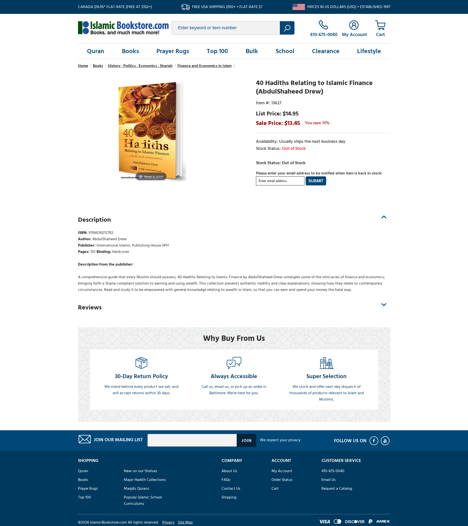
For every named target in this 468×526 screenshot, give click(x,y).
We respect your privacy (280, 440)
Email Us (329, 480)
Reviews (90, 307)
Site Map (185, 522)
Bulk (252, 51)
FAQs (226, 480)
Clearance (326, 51)
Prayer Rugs (172, 51)
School (285, 51)
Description (94, 220)
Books (130, 51)
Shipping (229, 497)
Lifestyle (369, 51)
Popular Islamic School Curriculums (143, 500)
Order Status (282, 480)
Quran (95, 51)
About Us (229, 471)
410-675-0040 (333, 471)
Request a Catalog (337, 488)
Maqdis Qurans (136, 488)
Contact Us (231, 488)
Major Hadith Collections (145, 480)
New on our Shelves (140, 471)
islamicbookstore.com (123, 27)
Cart (275, 488)
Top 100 (217, 51)
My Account (282, 471)
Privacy (168, 522)
